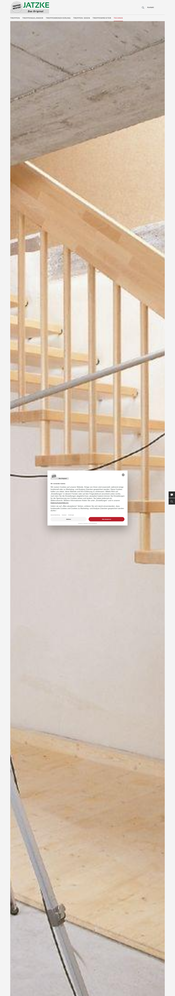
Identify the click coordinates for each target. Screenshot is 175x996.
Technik (118, 18)
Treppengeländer (32, 18)
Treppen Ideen (81, 18)
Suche (142, 7)
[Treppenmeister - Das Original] (29, 7)
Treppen (15, 18)
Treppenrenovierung (58, 18)
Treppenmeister (102, 18)
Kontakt (150, 7)
